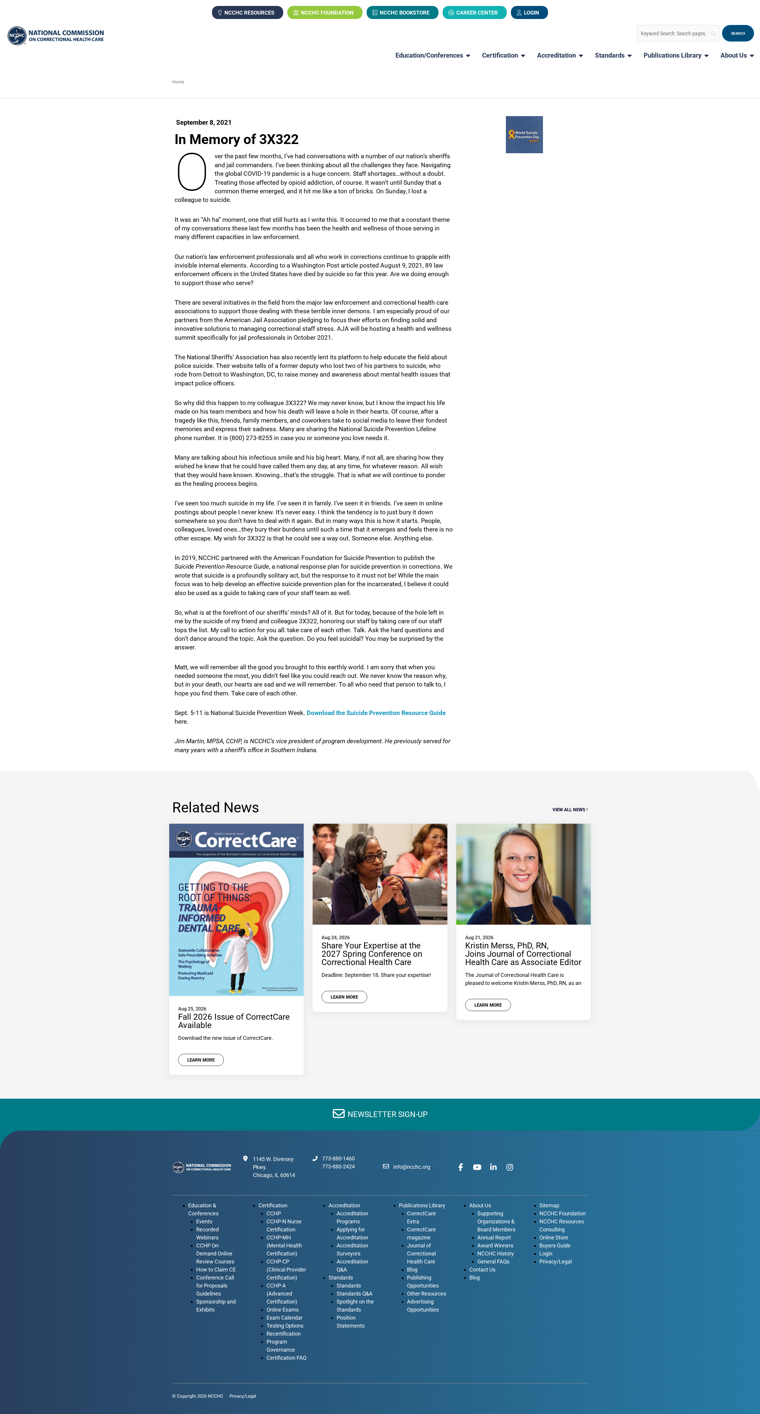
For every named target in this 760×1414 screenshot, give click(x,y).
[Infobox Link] (380, 1115)
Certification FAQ (286, 1358)
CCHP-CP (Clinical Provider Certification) (286, 1269)
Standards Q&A (355, 1293)
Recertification (284, 1334)
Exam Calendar (285, 1318)
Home (178, 82)
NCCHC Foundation (327, 13)
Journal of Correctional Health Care (421, 1253)
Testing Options (285, 1326)
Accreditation (556, 55)
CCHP (274, 1213)
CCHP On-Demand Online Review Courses (215, 1253)
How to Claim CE (216, 1269)
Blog (412, 1269)
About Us (734, 55)
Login (531, 13)
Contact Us (482, 1269)
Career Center (477, 13)
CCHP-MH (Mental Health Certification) (284, 1245)
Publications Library (673, 55)
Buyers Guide (555, 1245)
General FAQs (493, 1261)
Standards (610, 55)
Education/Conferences (429, 55)
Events (204, 1221)
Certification (500, 55)
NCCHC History (495, 1253)
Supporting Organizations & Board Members (496, 1221)
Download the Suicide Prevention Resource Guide (376, 713)
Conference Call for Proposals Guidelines (215, 1285)
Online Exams (283, 1310)
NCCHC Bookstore (405, 13)
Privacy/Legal (555, 1261)
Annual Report (494, 1237)
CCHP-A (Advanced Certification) (282, 1293)
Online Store (553, 1237)
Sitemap (549, 1205)
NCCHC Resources (249, 13)
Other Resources (426, 1293)
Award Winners (495, 1245)
